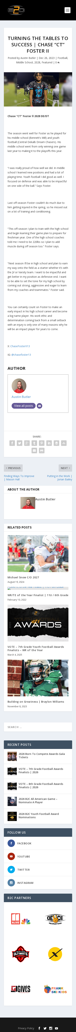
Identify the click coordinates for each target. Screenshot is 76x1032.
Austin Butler (28, 58)
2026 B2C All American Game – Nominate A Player (38, 800)
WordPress (64, 1022)
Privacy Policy (26, 1028)
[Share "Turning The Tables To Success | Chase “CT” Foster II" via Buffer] (56, 443)
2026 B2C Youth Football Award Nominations (39, 815)
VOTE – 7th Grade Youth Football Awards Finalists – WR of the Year (36, 648)
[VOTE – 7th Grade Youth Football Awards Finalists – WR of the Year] (38, 623)
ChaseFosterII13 (20, 346)
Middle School (24, 62)
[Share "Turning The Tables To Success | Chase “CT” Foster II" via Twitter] (19, 443)
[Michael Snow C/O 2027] (38, 553)
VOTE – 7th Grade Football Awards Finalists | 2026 (41, 770)
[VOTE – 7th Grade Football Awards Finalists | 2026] (12, 771)
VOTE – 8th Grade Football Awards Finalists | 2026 (41, 785)
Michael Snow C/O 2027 (23, 577)
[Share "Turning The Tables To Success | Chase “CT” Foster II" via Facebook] (12, 443)
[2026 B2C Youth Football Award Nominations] (12, 816)
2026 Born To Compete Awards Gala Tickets (42, 755)
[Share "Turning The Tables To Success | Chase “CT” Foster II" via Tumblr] (34, 443)
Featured (47, 62)
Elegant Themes (30, 1022)
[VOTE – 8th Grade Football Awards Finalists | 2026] (12, 786)
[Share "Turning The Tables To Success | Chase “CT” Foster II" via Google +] (27, 443)
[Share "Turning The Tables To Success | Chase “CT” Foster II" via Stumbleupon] (64, 443)
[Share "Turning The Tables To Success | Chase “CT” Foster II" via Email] (34, 450)
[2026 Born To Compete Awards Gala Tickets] (12, 756)
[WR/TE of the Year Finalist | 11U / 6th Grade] (38, 588)
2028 (37, 62)
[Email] (39, 406)
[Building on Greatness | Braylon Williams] (38, 678)
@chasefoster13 (21, 354)
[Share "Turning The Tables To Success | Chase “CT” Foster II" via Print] (41, 450)
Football (62, 58)
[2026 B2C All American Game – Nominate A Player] (12, 801)
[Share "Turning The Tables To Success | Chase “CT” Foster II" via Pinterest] (41, 443)
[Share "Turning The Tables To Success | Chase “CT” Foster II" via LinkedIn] (49, 443)
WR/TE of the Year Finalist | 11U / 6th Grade (38, 595)
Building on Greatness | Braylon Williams (36, 701)
